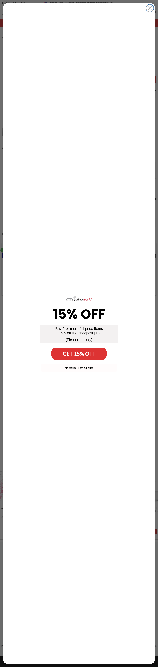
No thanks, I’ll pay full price (79, 367)
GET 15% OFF (79, 353)
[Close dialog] (150, 8)
